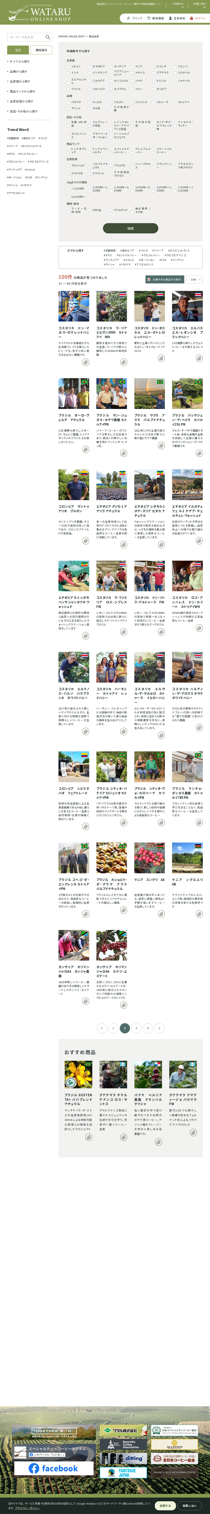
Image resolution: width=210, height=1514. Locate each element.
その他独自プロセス (121, 173)
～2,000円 (77, 188)
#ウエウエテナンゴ (38, 161)
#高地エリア (28, 138)
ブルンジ (183, 66)
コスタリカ (184, 72)
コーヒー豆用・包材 (79, 210)
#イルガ (43, 138)
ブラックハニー (164, 165)
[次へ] (159, 1028)
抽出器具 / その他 (143, 210)
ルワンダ (161, 66)
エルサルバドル (79, 81)
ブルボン (119, 102)
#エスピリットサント (31, 146)
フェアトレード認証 (100, 123)
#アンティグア (14, 169)
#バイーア (12, 146)
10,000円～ (78, 196)
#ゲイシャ (12, 185)
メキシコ (140, 72)
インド (74, 72)
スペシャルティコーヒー (121, 150)
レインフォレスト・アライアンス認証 (121, 125)
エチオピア (99, 66)
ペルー (139, 89)
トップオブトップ (79, 150)
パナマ (139, 80)
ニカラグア (99, 80)
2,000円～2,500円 (100, 189)
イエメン (76, 66)
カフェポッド (121, 209)
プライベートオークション (100, 135)
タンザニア (120, 66)
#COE (28, 177)
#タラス (11, 153)
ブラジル (76, 89)
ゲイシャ (76, 108)
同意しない (190, 1506)
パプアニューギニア (121, 73)
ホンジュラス (121, 80)
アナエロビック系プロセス (185, 165)
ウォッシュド (77, 165)
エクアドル (120, 89)
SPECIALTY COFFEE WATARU (40, 13)
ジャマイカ (184, 80)
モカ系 (96, 108)
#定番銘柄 (13, 138)
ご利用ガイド (178, 5)
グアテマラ (163, 72)
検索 (130, 228)
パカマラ (76, 102)
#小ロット (30, 169)
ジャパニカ (141, 102)
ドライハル (98, 173)
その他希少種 (121, 108)
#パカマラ (26, 185)
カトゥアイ (183, 102)
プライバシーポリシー (27, 1508)
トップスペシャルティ (100, 150)
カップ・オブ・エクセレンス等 (164, 125)
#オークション (14, 177)
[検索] (48, 37)
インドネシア (100, 72)
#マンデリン (41, 177)
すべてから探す (20, 61)
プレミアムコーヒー (143, 150)
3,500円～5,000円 (143, 189)
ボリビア (161, 89)
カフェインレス (79, 135)
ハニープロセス (143, 165)
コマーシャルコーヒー (164, 150)
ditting (97, 209)
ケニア (139, 66)
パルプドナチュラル (100, 165)
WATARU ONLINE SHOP (71, 36)
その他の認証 (143, 123)
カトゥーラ (162, 102)
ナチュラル (120, 165)
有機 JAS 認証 (79, 123)
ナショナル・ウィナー (185, 123)
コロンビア (99, 89)
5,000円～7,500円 (164, 189)
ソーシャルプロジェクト (121, 135)
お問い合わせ (199, 5)
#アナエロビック (16, 193)
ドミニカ (161, 80)
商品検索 (94, 36)
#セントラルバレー (28, 153)
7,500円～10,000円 (185, 189)
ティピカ (97, 102)
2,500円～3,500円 (121, 189)
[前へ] (102, 1028)
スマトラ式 (77, 173)
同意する (165, 1506)
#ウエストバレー (16, 161)
